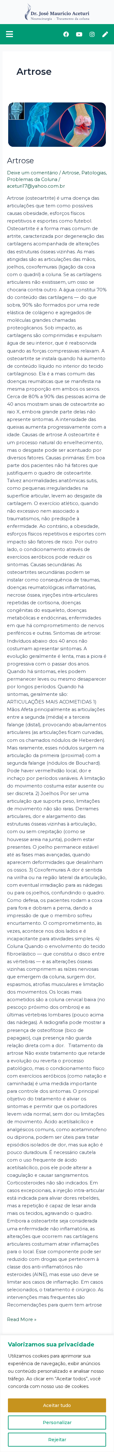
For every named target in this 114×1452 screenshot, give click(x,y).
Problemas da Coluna (32, 179)
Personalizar (57, 1422)
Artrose (20, 160)
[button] (11, 34)
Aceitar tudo (57, 1405)
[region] (57, 1393)
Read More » (21, 1319)
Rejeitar (57, 1439)
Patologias (93, 173)
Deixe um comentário (32, 173)
